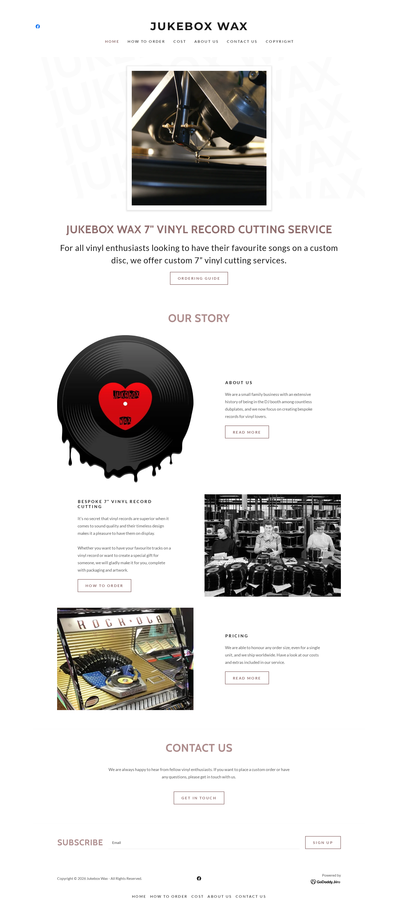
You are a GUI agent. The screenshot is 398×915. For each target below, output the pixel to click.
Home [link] (112, 41)
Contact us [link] (242, 41)
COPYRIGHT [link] (280, 41)
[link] (37, 26)
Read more (247, 432)
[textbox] (204, 842)
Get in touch (199, 798)
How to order (104, 585)
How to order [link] (146, 41)
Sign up (323, 842)
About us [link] (206, 41)
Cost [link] (179, 41)
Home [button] (139, 896)
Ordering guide (199, 278)
